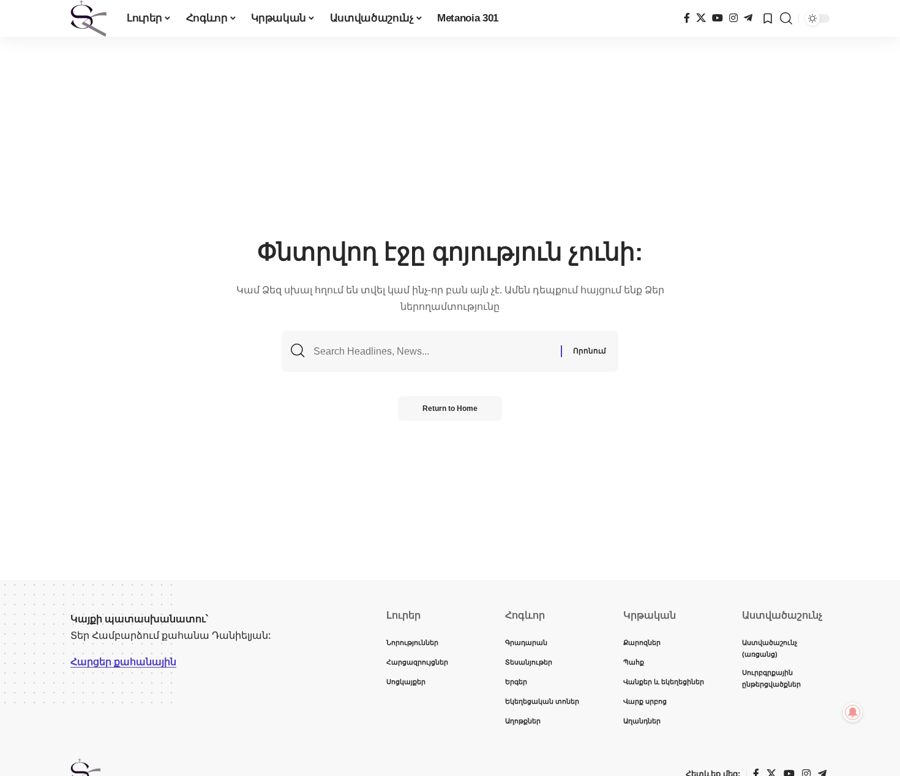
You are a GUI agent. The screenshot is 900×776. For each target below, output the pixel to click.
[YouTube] (717, 18)
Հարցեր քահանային (123, 661)
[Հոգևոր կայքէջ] (88, 18)
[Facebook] (687, 18)
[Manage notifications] (853, 712)
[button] (786, 18)
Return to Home (450, 408)
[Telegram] (748, 18)
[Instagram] (733, 18)
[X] (701, 18)
